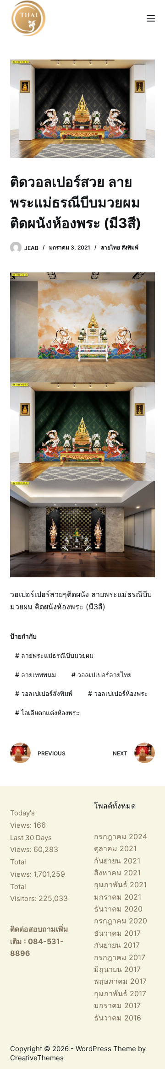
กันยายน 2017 (117, 945)
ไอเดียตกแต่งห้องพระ (47, 712)
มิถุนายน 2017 (117, 969)
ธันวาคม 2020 (118, 908)
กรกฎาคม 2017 (119, 957)
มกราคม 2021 (117, 896)
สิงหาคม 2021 (117, 872)
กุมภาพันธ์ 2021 (120, 884)
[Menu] (151, 18)
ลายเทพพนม (35, 674)
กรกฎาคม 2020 (120, 920)
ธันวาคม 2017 (117, 933)
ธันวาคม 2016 (117, 1017)
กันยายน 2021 (117, 860)
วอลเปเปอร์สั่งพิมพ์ (43, 693)
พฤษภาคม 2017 (120, 981)
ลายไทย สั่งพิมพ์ (119, 247)
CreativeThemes (37, 1057)
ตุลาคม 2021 (115, 848)
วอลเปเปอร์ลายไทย (102, 674)
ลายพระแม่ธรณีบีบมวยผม (54, 655)
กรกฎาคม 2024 (120, 836)
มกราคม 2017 (117, 1005)
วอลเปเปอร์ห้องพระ (118, 693)
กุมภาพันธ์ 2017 (120, 993)
